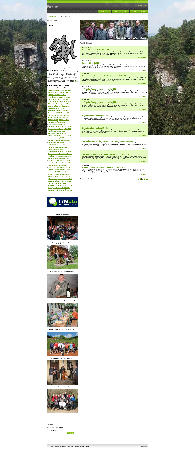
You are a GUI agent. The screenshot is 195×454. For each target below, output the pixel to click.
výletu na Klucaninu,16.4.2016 (57, 147)
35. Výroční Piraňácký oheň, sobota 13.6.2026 (99, 89)
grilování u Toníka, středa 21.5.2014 (59, 174)
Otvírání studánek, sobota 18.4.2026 (95, 115)
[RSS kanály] (145, 5)
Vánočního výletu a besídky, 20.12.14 (59, 156)
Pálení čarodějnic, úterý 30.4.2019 (58, 117)
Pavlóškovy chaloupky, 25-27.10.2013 (60, 185)
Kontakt (143, 11)
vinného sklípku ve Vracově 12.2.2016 (60, 149)
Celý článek (141, 57)
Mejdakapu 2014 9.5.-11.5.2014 (57, 165)
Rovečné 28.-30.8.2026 (90, 63)
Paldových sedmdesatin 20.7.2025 (59, 97)
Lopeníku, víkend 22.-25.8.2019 (57, 108)
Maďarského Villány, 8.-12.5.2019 (58, 115)
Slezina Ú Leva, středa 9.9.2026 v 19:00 (96, 50)
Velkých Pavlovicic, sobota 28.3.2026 (59, 92)
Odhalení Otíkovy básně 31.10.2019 (59, 106)
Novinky (124, 11)
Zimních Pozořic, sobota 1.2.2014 (59, 170)
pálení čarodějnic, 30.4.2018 (57, 131)
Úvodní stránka (104, 11)
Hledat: (51, 25)
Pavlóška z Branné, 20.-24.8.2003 (59, 163)
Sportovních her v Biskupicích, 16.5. (60, 167)
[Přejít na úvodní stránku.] (138, 5)
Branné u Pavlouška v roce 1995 (58, 158)
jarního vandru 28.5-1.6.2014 (57, 172)
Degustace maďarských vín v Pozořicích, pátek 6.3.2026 (103, 167)
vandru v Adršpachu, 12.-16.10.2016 (59, 136)
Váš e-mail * (53, 430)
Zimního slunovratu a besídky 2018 (60, 126)
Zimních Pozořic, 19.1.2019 (57, 122)
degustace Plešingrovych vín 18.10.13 (60, 190)
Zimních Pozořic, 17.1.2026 (57, 95)
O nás (115, 11)
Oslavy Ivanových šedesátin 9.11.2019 (60, 101)
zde (72, 82)
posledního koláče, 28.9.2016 (57, 138)
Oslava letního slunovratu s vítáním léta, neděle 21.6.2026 (104, 76)
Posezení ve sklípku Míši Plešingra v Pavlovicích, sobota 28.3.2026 (107, 141)
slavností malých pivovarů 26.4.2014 (60, 179)
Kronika (134, 11)
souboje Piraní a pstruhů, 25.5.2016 (60, 142)
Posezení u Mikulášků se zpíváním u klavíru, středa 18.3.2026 (105, 154)
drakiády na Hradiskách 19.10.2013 (59, 188)
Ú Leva (75, 81)
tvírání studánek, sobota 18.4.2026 (60, 90)
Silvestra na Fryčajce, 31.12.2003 (59, 160)
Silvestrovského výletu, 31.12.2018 (60, 124)
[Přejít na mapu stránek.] (141, 5)
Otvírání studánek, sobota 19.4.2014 (59, 181)
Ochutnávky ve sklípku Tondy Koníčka (60, 154)
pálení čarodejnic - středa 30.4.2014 (59, 176)
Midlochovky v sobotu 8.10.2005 (58, 111)
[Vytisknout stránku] (143, 5)
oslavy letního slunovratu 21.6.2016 (59, 140)
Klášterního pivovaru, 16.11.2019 (58, 104)
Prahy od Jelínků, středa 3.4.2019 (58, 120)
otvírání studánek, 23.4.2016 (57, 145)
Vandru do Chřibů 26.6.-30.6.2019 (58, 113)
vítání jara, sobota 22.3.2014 (57, 183)
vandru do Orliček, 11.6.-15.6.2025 (58, 99)
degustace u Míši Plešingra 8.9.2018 (59, 129)
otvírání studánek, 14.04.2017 (57, 133)
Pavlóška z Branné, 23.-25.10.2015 (60, 151)
